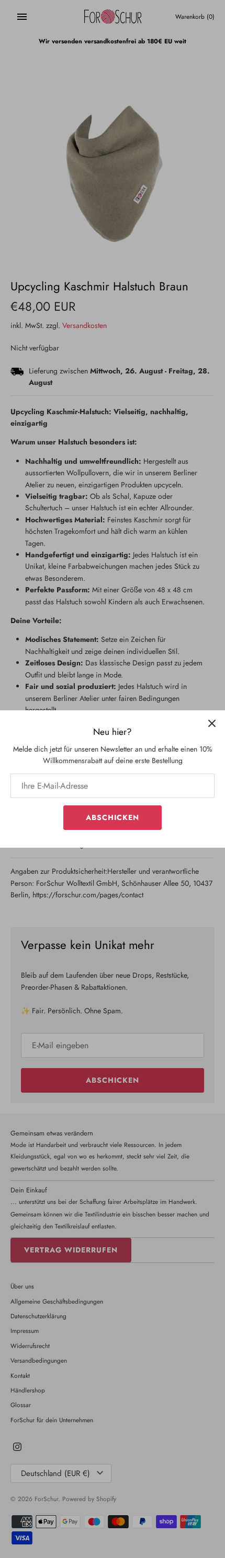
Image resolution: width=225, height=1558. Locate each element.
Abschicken (112, 817)
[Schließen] (211, 723)
